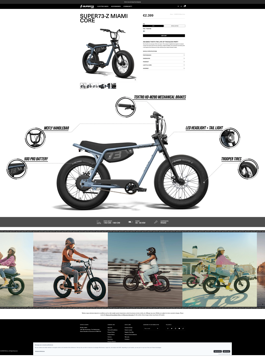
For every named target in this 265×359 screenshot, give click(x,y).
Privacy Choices (112, 341)
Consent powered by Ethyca (223, 354)
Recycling (110, 339)
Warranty (127, 337)
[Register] (157, 328)
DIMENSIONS (146, 58)
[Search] (178, 6)
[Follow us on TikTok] (183, 328)
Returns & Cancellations (131, 334)
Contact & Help (128, 327)
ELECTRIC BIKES (102, 6)
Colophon (127, 339)
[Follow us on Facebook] (168, 328)
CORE (153, 25)
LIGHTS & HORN (147, 65)
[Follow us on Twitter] (172, 328)
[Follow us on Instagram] (175, 328)
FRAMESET (146, 61)
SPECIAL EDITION (174, 25)
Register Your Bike (129, 332)
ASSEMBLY (146, 68)
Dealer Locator (128, 330)
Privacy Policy (111, 332)
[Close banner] (231, 343)
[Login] (181, 6)
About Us (110, 327)
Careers (110, 337)
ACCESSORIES (116, 6)
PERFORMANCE (147, 55)
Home (171, 14)
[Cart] (184, 6)
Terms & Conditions (112, 330)
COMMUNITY (127, 6)
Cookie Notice (111, 334)
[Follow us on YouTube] (179, 328)
